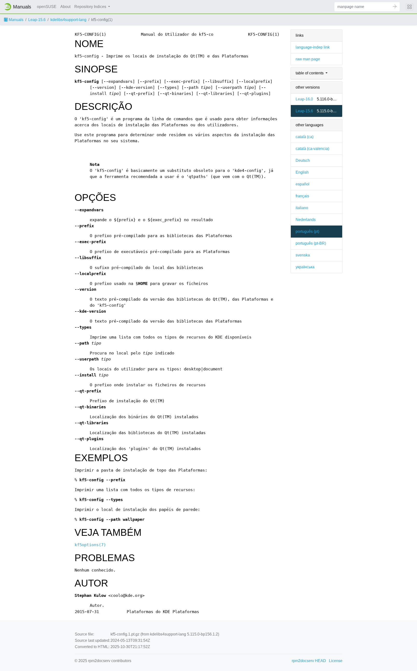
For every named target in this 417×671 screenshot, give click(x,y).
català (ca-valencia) (312, 149)
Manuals (15, 20)
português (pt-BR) (311, 243)
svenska (303, 255)
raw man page (308, 59)
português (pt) (307, 231)
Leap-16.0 (304, 99)
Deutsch (303, 160)
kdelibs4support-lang (68, 20)
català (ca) (304, 137)
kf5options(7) (90, 545)
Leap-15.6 (37, 20)
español (302, 184)
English (302, 172)
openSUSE (46, 7)
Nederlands (306, 220)
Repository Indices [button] (90, 7)
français (302, 196)
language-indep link (313, 47)
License (335, 661)
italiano (302, 208)
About (65, 7)
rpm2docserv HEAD (309, 661)
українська (305, 267)
